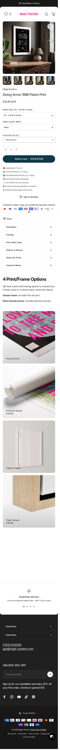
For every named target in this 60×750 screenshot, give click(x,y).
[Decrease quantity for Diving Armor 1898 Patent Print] (6, 149)
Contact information (29, 737)
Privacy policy (22, 733)
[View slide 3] (30, 606)
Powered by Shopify (38, 730)
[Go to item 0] (7, 80)
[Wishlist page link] (6, 14)
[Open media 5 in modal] (50, 26)
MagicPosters (10, 89)
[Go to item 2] (29, 80)
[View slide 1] (24, 606)
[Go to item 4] (50, 80)
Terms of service (33, 733)
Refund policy (12, 733)
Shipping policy (45, 733)
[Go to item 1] (18, 80)
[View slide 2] (27, 606)
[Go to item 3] (39, 80)
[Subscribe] (50, 674)
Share (9, 218)
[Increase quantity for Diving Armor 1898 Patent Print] (16, 149)
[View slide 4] (34, 606)
